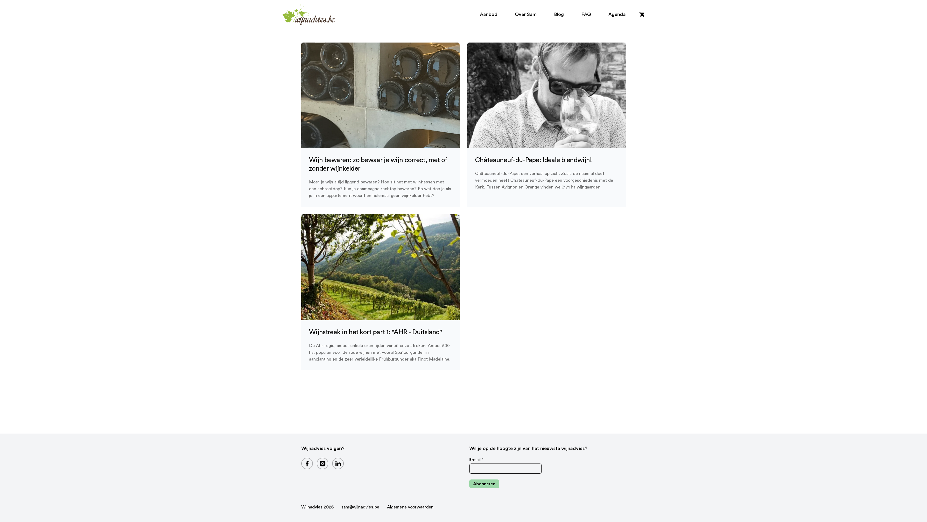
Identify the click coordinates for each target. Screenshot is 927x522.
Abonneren (484, 484)
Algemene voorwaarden (410, 507)
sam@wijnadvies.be (360, 507)
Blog (559, 14)
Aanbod (489, 14)
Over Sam (526, 14)
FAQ (586, 14)
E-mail (476, 460)
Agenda (617, 14)
